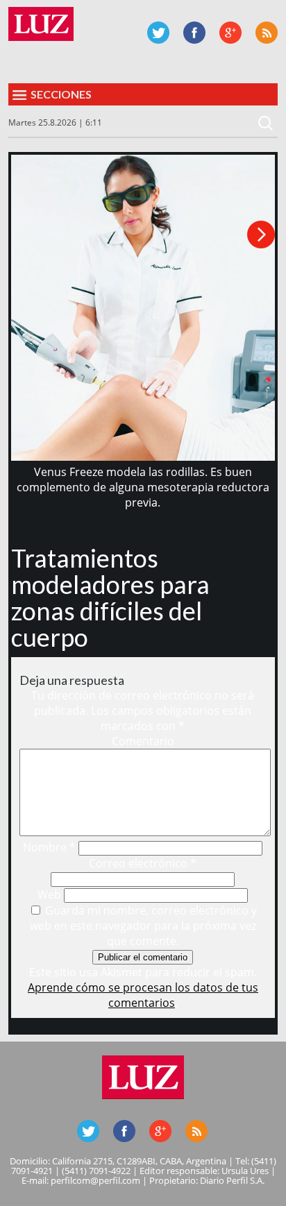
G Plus (230, 33)
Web (49, 894)
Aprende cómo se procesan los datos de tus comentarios (143, 995)
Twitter (158, 33)
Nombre (49, 847)
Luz (41, 24)
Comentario (143, 741)
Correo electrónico (142, 863)
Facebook (194, 33)
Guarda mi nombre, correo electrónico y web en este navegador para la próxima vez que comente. (144, 926)
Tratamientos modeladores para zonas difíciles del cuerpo (110, 597)
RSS (266, 33)
